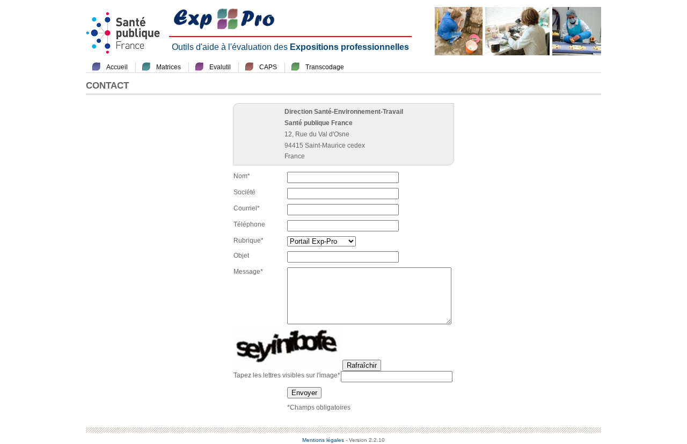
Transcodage (324, 67)
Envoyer (304, 393)
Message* (248, 271)
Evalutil (220, 67)
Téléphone (249, 224)
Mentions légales (323, 440)
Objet (241, 255)
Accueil (117, 67)
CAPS (268, 67)
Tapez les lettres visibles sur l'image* (286, 375)
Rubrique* (248, 240)
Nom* (241, 176)
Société (244, 192)
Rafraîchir (362, 365)
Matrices (168, 67)
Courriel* (246, 208)
